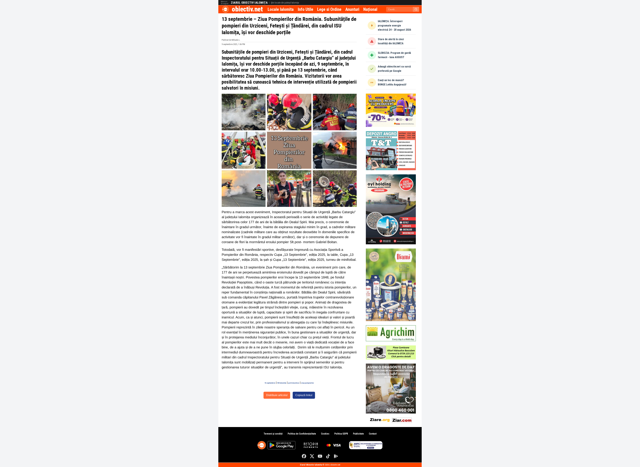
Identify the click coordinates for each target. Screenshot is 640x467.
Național (370, 9)
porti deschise (293, 383)
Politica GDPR (341, 433)
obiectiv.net (247, 9)
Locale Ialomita (281, 9)
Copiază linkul (303, 395)
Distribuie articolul (277, 395)
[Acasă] (225, 9)
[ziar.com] (402, 419)
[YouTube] (320, 456)
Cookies (325, 433)
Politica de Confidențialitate (302, 433)
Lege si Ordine (329, 9)
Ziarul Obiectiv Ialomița (249, 2)
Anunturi (352, 9)
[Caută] (416, 9)
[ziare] (380, 419)
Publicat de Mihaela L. (231, 40)
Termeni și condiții (273, 433)
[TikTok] (328, 456)
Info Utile (305, 9)
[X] (312, 456)
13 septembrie (269, 383)
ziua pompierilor (307, 383)
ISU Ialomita (281, 383)
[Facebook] (304, 456)
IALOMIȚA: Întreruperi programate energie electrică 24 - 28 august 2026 (394, 25)
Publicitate (358, 433)
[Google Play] (336, 456)
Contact (372, 433)
